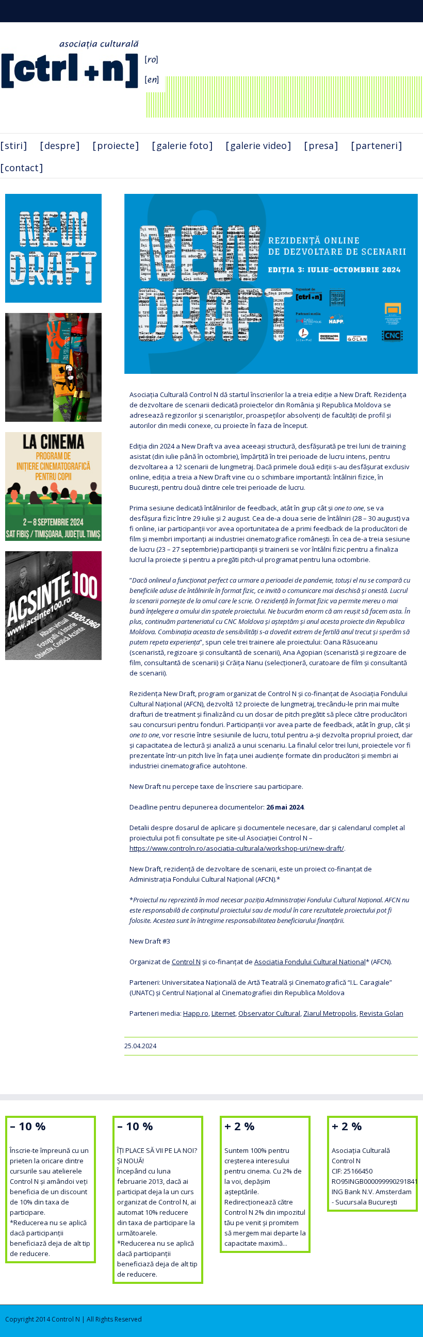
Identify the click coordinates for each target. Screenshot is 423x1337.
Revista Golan (381, 1013)
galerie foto (182, 145)
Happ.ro (195, 1013)
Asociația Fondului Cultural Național (310, 961)
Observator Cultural (269, 1013)
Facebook (404, 10)
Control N (186, 961)
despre (59, 145)
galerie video (258, 145)
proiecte (116, 145)
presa (321, 145)
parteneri (376, 145)
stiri (14, 145)
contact (22, 167)
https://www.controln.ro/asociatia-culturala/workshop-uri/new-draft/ (236, 848)
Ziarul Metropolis (329, 1013)
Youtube (385, 12)
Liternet (223, 1013)
